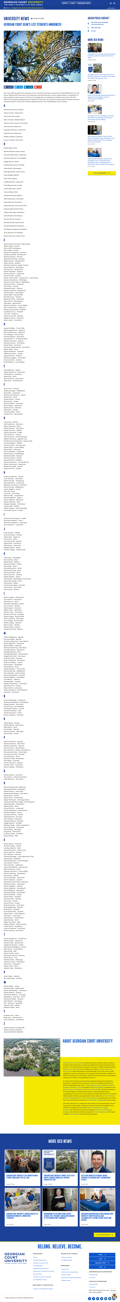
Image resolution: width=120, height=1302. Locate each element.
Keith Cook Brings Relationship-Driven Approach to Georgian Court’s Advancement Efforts (101, 97)
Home (7, 8)
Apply (65, 3)
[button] (9, 87)
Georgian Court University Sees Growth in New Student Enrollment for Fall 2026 (102, 56)
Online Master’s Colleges (95, 1100)
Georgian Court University (72, 1063)
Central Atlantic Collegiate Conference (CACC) (79, 1089)
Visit (73, 3)
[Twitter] (97, 1298)
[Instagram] (89, 1298)
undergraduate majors (93, 1085)
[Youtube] (105, 1298)
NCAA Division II (99, 1087)
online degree (74, 1114)
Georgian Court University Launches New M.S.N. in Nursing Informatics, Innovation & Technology (101, 117)
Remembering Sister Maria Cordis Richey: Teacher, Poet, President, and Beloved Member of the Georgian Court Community (101, 139)
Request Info (84, 3)
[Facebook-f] (93, 1298)
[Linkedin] (101, 1298)
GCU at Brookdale (99, 1112)
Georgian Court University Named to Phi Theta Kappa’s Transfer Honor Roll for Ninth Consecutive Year (101, 76)
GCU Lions (77, 1087)
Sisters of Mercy (71, 1069)
